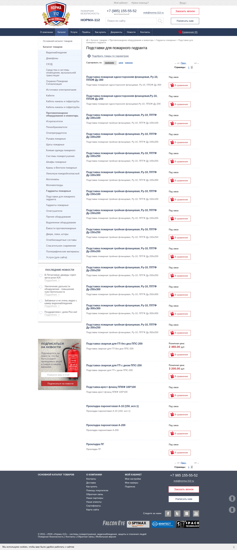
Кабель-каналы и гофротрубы (62, 107)
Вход (182, 2)
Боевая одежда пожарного (60, 150)
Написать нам (185, 20)
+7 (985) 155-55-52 (122, 11)
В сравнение (181, 85)
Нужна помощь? (140, 2)
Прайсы (86, 32)
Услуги (73, 32)
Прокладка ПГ (95, 444)
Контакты (145, 32)
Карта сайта (92, 509)
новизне (129, 62)
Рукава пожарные (56, 138)
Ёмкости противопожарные (61, 228)
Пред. (183, 63)
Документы (116, 32)
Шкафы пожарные (56, 162)
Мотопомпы (52, 179)
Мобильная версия (106, 536)
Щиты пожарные (55, 144)
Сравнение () (190, 32)
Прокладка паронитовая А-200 (105, 425)
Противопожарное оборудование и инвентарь (131, 40)
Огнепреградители (56, 132)
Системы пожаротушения (60, 156)
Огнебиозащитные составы (61, 239)
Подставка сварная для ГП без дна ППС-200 (114, 343)
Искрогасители (54, 121)
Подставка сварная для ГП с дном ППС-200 (114, 365)
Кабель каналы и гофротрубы (62, 101)
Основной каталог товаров (57, 41)
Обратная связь (94, 494)
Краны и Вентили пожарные (61, 167)
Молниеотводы (54, 185)
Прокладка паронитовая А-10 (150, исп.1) (112, 406)
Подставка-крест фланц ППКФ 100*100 (111, 387)
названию (109, 62)
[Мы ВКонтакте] (187, 514)
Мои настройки (133, 478)
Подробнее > (52, 280)
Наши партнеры (94, 498)
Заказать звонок (185, 11)
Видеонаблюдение (56, 52)
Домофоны (52, 58)
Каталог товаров (99, 40)
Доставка (91, 482)
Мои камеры (131, 482)
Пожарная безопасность (51, 536)
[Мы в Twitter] (177, 514)
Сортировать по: (94, 62)
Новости (131, 32)
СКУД (49, 64)
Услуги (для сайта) (56, 257)
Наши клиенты (94, 502)
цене (121, 62)
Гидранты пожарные (166, 40)
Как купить (100, 32)
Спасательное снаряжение (61, 245)
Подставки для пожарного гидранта (60, 198)
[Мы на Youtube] (196, 514)
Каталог (62, 32)
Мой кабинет (121, 2)
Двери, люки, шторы (57, 234)
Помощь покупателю (97, 490)
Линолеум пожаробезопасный (62, 173)
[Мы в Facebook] (168, 514)
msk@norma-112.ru (153, 12)
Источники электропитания (61, 89)
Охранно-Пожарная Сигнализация (57, 82)
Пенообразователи (56, 127)
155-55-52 (184, 475)
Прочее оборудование (58, 216)
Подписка (130, 486)
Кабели (50, 95)
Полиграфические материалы (62, 251)
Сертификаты (93, 505)
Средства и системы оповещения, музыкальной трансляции (61, 72)
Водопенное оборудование (61, 222)
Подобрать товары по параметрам (110, 56)
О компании (46, 32)
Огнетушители (54, 210)
